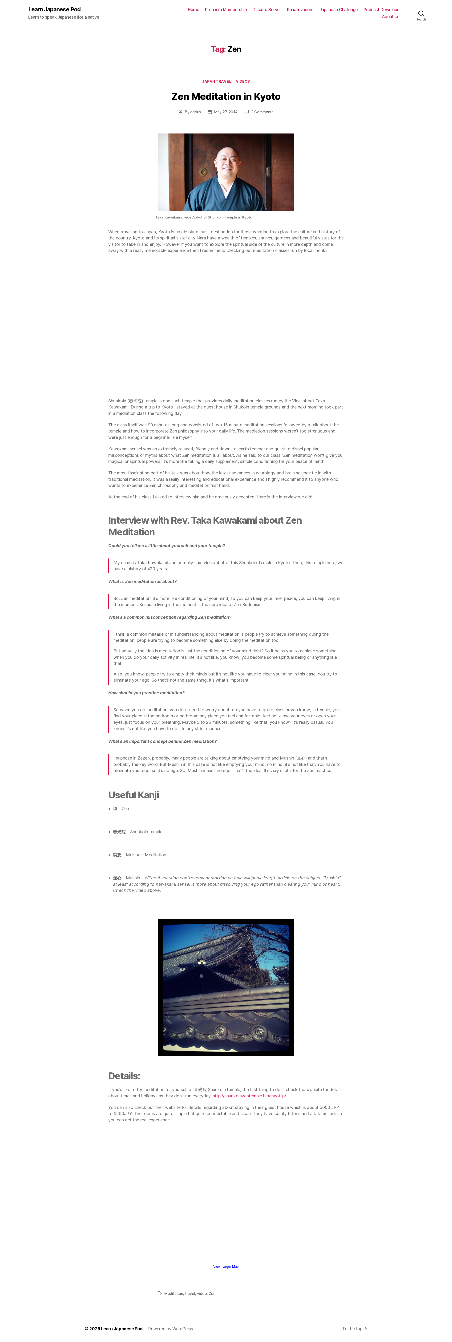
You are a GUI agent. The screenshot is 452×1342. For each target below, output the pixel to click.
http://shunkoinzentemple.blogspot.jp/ (249, 1095)
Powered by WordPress (170, 1328)
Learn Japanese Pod (54, 9)
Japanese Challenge (338, 9)
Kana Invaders (300, 9)
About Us (391, 16)
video (202, 1293)
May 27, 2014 (226, 111)
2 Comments (262, 111)
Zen (212, 1293)
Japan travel (216, 81)
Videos (243, 81)
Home (193, 9)
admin (195, 111)
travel (190, 1293)
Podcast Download (382, 9)
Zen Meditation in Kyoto (226, 96)
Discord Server (267, 9)
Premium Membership (226, 9)
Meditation (173, 1293)
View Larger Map (226, 1267)
